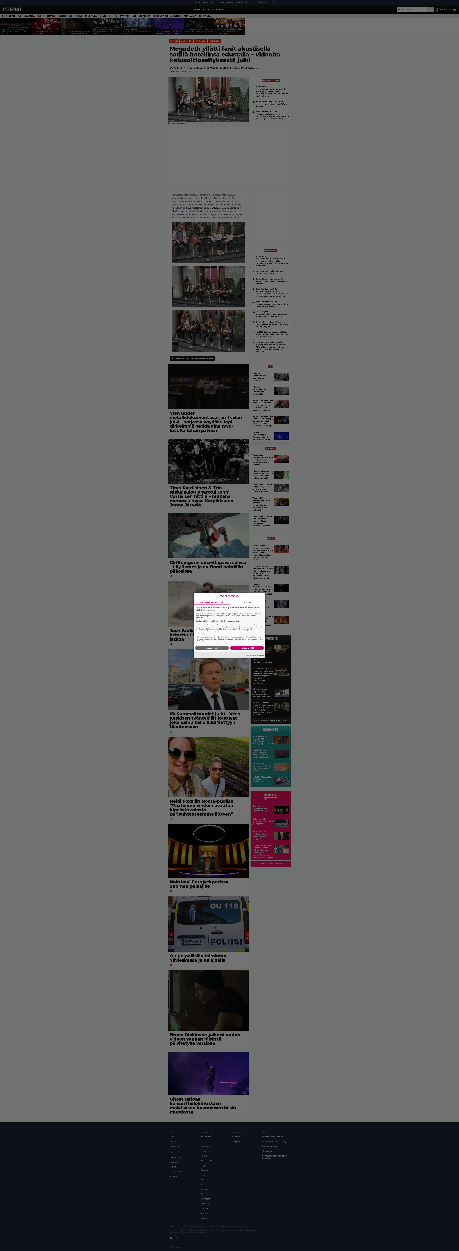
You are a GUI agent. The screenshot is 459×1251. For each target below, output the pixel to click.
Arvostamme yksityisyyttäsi (211, 602)
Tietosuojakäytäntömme (255, 655)
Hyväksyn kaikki (247, 648)
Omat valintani (212, 648)
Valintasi (247, 602)
